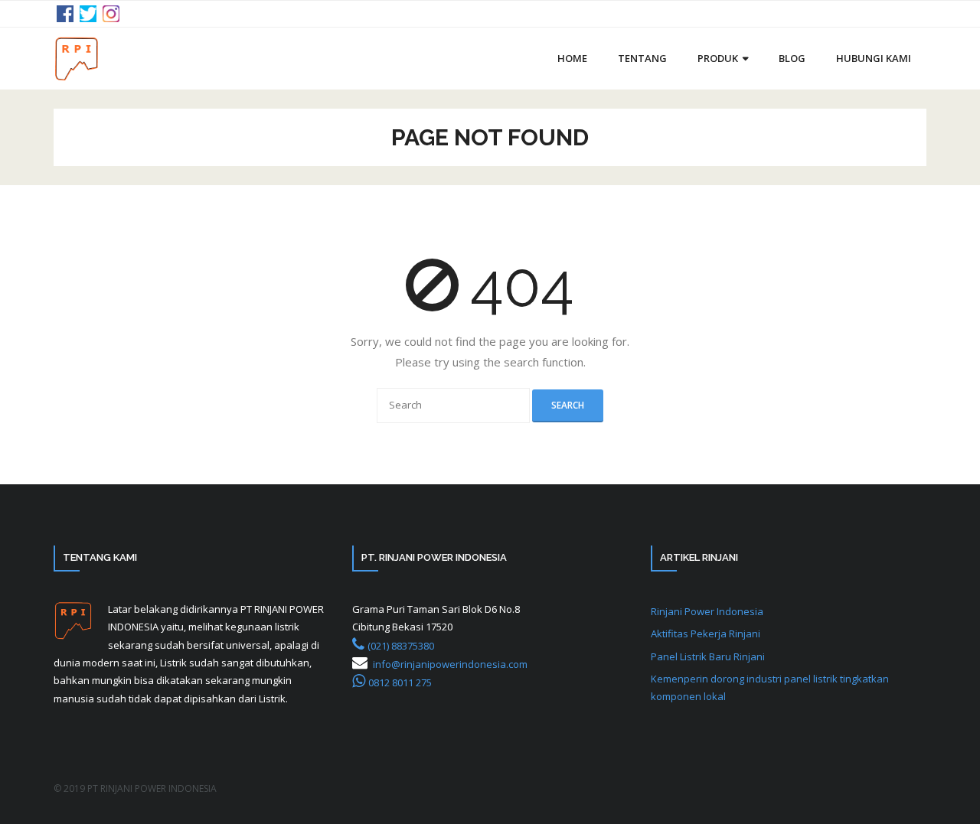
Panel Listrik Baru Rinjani (708, 656)
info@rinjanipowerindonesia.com (450, 664)
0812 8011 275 (400, 682)
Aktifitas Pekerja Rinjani (705, 633)
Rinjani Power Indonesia (707, 611)
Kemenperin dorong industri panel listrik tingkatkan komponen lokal (770, 687)
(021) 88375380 (401, 646)
